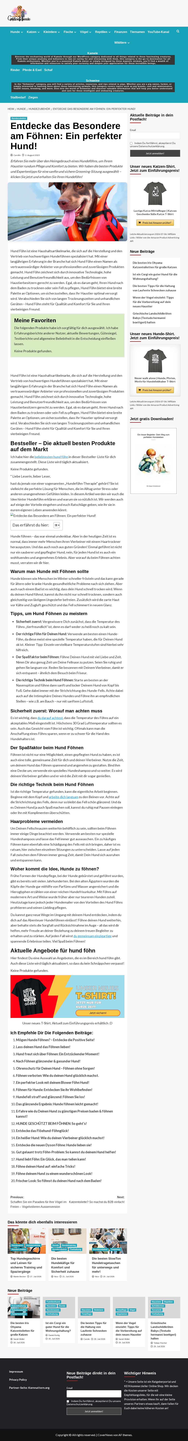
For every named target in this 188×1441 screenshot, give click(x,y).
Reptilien (101, 31)
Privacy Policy (18, 1379)
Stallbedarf (18, 97)
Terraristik (156, 1310)
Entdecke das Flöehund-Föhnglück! (42, 1131)
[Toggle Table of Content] (55, 525)
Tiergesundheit (19, 1314)
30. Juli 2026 (19, 1342)
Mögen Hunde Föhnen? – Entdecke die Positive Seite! (55, 1040)
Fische (68, 31)
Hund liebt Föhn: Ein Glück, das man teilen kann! (51, 1159)
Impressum (16, 1371)
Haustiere (51, 1306)
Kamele (93, 55)
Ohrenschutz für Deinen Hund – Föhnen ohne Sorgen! (55, 1068)
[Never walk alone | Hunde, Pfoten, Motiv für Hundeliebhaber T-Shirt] (155, 361)
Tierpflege (115, 1249)
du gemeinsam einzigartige (92, 936)
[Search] (178, 31)
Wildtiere (120, 42)
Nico (56, 1276)
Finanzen (120, 31)
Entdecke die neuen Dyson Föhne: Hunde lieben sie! (54, 1145)
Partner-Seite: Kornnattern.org (29, 1387)
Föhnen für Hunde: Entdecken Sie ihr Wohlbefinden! (54, 1090)
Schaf (48, 70)
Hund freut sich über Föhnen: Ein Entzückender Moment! (57, 1054)
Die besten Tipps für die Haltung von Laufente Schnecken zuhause (154, 288)
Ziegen (33, 97)
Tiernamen (137, 31)
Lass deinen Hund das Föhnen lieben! (43, 1047)
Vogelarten (122, 1314)
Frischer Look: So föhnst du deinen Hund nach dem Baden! (59, 1181)
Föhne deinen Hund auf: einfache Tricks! (45, 1166)
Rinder (15, 70)
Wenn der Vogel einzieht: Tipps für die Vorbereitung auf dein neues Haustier (153, 302)
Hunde (15, 31)
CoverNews (105, 1435)
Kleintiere (50, 31)
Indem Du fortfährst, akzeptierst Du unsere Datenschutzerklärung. (153, 144)
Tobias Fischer (160, 1343)
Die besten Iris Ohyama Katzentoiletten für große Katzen (155, 265)
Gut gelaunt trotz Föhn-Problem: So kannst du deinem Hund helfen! (66, 1152)
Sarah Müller (19, 1339)
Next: (96, 1200)
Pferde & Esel (32, 70)
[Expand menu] (22, 32)
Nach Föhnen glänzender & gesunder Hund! (48, 1061)
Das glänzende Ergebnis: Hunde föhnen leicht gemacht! (57, 1104)
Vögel (84, 31)
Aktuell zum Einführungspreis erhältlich (80, 1023)
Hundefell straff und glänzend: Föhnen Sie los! (50, 1097)
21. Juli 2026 (68, 1276)
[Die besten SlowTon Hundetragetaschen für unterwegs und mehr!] (108, 1241)
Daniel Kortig (54, 1335)
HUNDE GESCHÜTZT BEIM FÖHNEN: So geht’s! (51, 1123)
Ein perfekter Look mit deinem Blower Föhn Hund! (52, 1082)
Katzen (32, 31)
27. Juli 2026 (35, 1276)
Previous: (38, 1202)
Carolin (17, 155)
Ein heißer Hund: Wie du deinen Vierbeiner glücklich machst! (60, 1138)
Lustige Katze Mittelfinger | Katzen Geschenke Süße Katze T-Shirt (155, 212)
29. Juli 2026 (99, 1339)
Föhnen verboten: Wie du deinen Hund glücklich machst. (57, 1075)
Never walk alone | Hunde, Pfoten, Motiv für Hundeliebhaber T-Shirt (155, 380)
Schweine (93, 82)
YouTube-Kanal (158, 31)
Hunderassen (53, 1310)
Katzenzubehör (19, 1310)
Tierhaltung (75, 1249)
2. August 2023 (32, 155)
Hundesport (17, 1245)
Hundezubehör (19, 118)
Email (133, 130)
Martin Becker (19, 1276)
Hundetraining (33, 1245)
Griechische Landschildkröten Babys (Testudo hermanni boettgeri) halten (152, 318)
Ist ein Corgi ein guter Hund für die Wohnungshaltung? (155, 276)
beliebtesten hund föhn (51, 457)
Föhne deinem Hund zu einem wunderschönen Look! (54, 1174)
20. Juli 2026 (108, 1276)
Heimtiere (98, 1310)
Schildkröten (158, 1306)
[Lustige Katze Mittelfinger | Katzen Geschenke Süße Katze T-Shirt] (155, 193)
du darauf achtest (50, 718)
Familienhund (53, 1302)
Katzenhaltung (19, 1306)
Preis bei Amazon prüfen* (156, 222)
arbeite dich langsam (63, 797)
